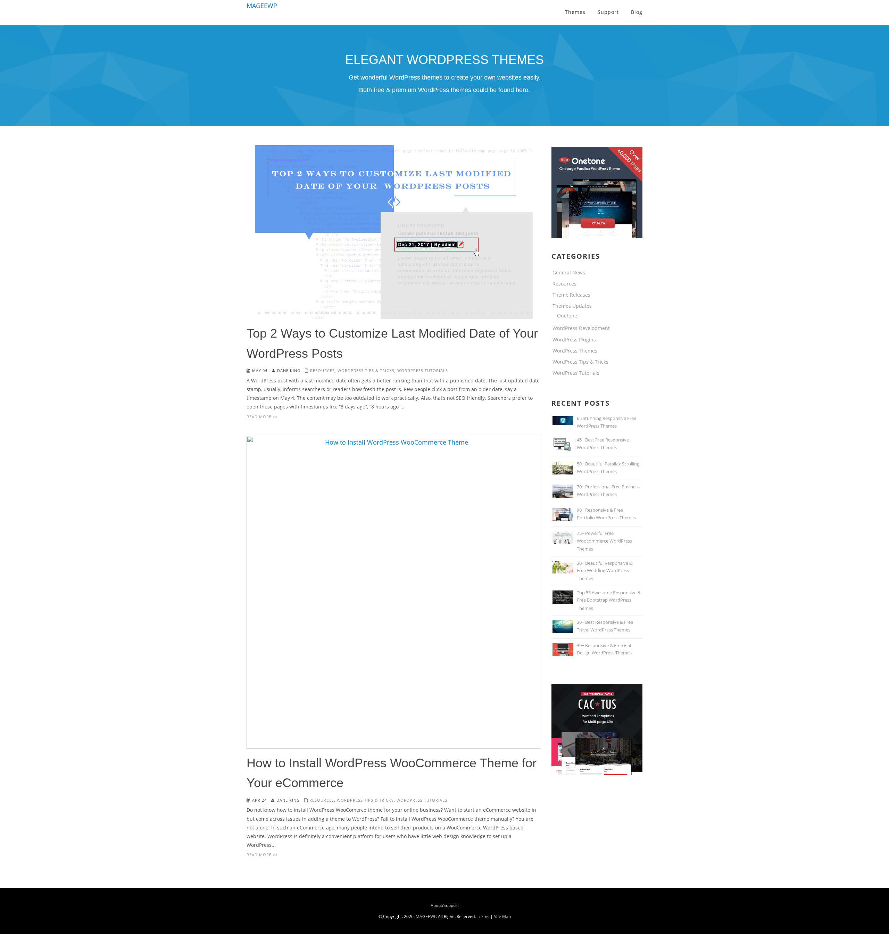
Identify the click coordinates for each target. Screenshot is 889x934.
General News (568, 272)
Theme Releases (571, 294)
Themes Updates (572, 306)
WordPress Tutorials (422, 370)
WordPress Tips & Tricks (366, 370)
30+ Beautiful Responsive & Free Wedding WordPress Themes (604, 571)
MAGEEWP (262, 5)
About (436, 905)
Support (451, 905)
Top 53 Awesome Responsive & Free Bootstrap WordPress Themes (609, 600)
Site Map (502, 916)
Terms (483, 916)
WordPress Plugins (574, 339)
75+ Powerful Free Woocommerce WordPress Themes (604, 541)
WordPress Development (581, 328)
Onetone (567, 315)
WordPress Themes (574, 350)
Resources (322, 370)
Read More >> (262, 417)
